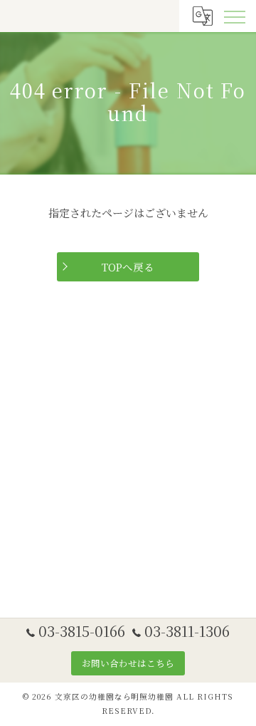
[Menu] (234, 15)
